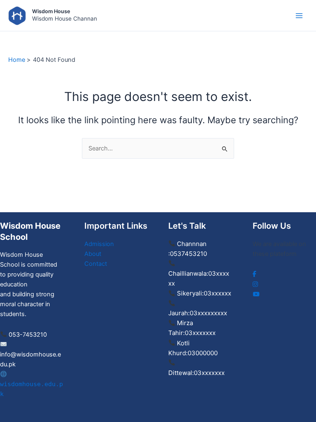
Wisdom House (51, 11)
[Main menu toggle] (299, 15)
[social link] (254, 274)
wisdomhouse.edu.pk (31, 388)
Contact (95, 263)
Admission (99, 244)
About (92, 254)
